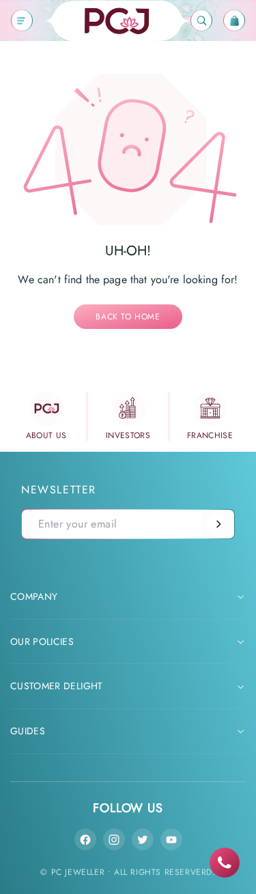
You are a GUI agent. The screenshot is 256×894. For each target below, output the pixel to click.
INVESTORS (128, 435)
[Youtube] (171, 839)
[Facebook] (85, 839)
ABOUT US (46, 435)
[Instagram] (114, 839)
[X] (143, 839)
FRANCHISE (210, 435)
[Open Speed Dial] (225, 863)
